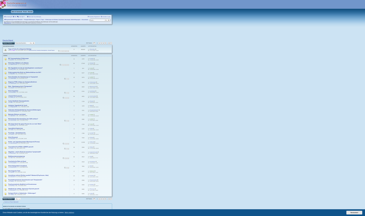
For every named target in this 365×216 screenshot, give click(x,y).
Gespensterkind (93, 180)
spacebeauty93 (13, 143)
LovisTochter (13, 120)
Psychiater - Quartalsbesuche (16, 133)
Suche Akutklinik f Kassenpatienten (18, 101)
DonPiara (12, 185)
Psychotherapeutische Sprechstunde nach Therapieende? (25, 180)
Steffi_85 (92, 141)
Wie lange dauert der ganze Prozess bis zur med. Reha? (24, 124)
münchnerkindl (93, 96)
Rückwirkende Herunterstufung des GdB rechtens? (23, 119)
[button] (94, 43)
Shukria (91, 101)
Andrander (12, 138)
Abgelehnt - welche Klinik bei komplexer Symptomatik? (24, 152)
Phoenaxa (92, 188)
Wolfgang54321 (13, 106)
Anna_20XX (13, 69)
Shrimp (91, 137)
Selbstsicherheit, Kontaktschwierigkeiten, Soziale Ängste (42, 50)
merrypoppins (13, 162)
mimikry (12, 181)
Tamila (11, 129)
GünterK (92, 63)
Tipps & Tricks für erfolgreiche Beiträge (19, 49)
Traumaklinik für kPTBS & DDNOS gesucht (20, 147)
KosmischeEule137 (14, 111)
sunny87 (12, 87)
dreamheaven (13, 167)
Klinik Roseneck (13, 137)
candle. (91, 77)
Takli (11, 157)
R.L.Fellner (12, 50)
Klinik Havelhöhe (13, 91)
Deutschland (8, 40)
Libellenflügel (13, 78)
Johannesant (13, 83)
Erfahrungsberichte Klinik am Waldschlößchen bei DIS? (24, 72)
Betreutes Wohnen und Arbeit (17, 114)
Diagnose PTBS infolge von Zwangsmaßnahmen (22, 82)
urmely (91, 193)
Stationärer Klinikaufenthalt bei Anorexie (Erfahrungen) (24, 110)
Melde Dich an (7, 22)
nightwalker (12, 115)
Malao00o (12, 73)
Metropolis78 (13, 190)
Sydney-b (92, 171)
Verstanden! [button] (354, 212)
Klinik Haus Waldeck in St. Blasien (18, 63)
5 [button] (105, 43)
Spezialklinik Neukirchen (15, 128)
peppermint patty (93, 152)
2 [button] (99, 43)
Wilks (11, 102)
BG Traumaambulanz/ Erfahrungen (18, 58)
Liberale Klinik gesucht (15, 96)
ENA (91, 166)
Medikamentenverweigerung (16, 156)
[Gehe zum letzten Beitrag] (95, 49)
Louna (91, 68)
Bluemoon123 (93, 86)
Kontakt (30, 11)
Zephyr (12, 148)
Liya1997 (12, 172)
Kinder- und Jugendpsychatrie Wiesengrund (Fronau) (24, 141)
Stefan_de (12, 97)
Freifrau (12, 194)
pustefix (12, 59)
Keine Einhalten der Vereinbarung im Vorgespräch (23, 77)
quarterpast (92, 91)
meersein (12, 176)
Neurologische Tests (14, 171)
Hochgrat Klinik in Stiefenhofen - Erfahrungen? (22, 193)
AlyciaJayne (13, 125)
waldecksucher (13, 64)
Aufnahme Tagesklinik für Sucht (17, 105)
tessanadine (13, 92)
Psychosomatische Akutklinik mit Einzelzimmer (22, 184)
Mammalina (92, 49)
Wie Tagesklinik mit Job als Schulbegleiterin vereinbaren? (25, 68)
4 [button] (103, 43)
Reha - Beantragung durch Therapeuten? (20, 86)
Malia (91, 105)
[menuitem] (14, 17)
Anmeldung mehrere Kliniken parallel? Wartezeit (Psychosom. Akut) (28, 175)
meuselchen (92, 161)
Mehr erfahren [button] (69, 212)
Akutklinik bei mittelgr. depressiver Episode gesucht (23, 188)
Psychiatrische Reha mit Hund (17, 161)
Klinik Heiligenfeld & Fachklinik (17, 166)
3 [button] (101, 43)
